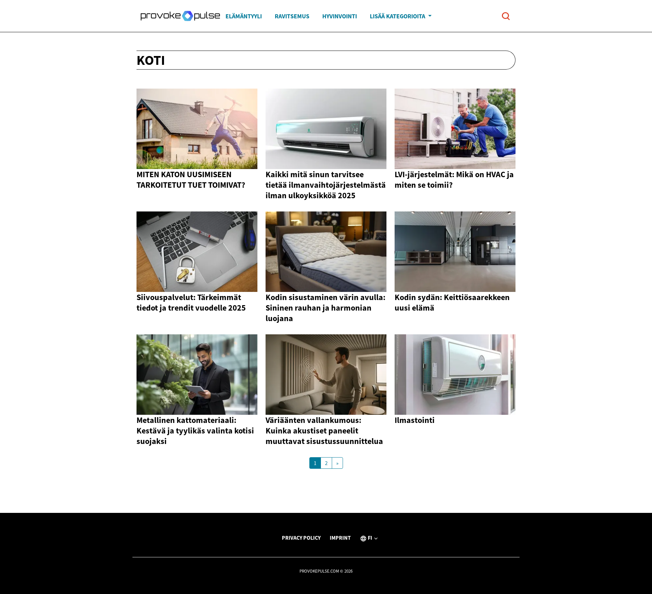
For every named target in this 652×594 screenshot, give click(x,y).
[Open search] (506, 16)
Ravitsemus (292, 16)
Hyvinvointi (339, 16)
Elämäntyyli (243, 16)
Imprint (340, 537)
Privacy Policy (301, 537)
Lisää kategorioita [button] (398, 16)
